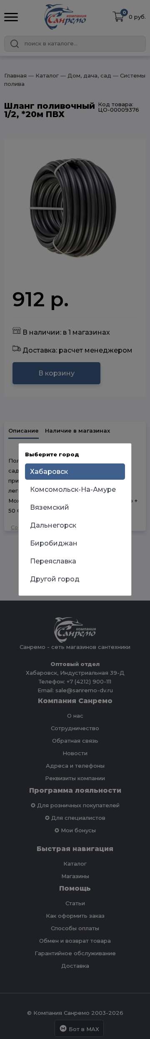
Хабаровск (49, 472)
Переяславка (53, 561)
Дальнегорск (53, 525)
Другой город (55, 579)
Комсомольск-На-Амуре (73, 489)
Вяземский (49, 507)
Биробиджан (54, 543)
